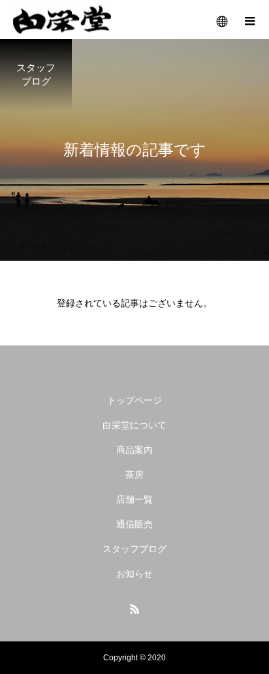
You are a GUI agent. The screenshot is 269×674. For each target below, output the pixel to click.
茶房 (134, 474)
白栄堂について (134, 425)
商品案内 (134, 450)
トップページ (134, 400)
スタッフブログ (134, 549)
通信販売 (134, 524)
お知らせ (134, 573)
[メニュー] (249, 19)
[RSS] (134, 608)
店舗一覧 (134, 499)
